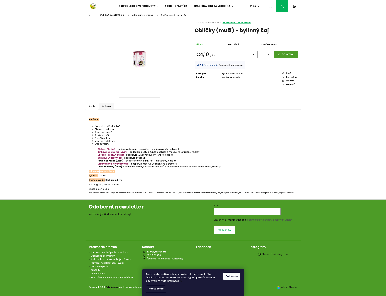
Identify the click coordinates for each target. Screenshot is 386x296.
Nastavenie (156, 288)
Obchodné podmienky (103, 255)
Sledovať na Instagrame (275, 254)
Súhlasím (232, 276)
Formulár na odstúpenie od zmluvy (109, 252)
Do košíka (287, 54)
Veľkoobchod (98, 273)
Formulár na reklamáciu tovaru (107, 262)
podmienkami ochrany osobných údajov (270, 219)
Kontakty (95, 269)
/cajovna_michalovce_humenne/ (165, 258)
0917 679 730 (154, 255)
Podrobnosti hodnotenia (237, 22)
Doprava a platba (100, 266)
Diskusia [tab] (106, 106)
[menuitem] (139, 6)
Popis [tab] (92, 106)
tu (181, 281)
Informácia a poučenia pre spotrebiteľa (112, 277)
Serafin (274, 44)
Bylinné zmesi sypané (232, 73)
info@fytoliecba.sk (156, 251)
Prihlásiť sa (224, 230)
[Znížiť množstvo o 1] (254, 54)
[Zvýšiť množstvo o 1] (268, 54)
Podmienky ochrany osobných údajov (111, 259)
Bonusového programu (231, 65)
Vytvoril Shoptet (289, 287)
